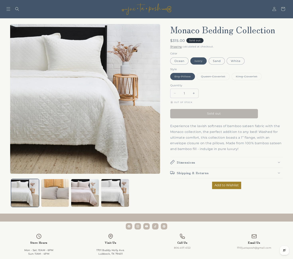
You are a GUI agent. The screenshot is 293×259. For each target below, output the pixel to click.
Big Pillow (184, 77)
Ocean (179, 61)
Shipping (176, 46)
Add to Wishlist (226, 185)
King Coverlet (249, 77)
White (235, 61)
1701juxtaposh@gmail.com (254, 247)
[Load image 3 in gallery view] (85, 193)
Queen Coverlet (215, 77)
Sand (217, 61)
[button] (8, 9)
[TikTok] (155, 226)
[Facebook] (129, 226)
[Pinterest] (164, 226)
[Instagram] (138, 226)
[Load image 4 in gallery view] (115, 193)
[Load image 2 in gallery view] (55, 193)
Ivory (201, 61)
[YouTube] (146, 226)
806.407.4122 (182, 247)
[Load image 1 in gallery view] (25, 193)
